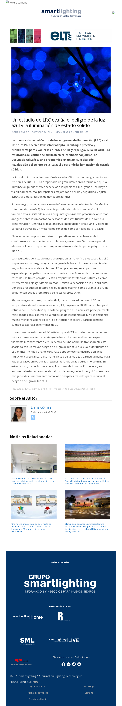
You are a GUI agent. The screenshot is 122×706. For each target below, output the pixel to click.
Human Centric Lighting (68, 132)
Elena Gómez (19, 132)
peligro (91, 389)
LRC (75, 389)
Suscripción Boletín (38, 699)
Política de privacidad (38, 692)
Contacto (89, 692)
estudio (65, 389)
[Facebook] (63, 663)
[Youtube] (79, 663)
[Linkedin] (68, 663)
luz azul (82, 389)
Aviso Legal (89, 686)
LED (87, 132)
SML (36, 681)
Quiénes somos (37, 686)
